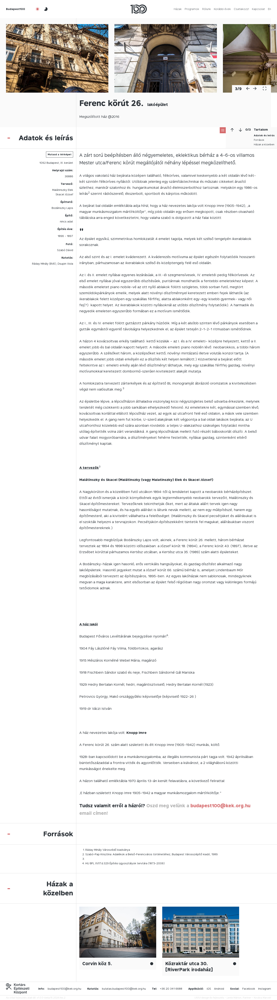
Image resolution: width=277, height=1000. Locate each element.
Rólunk (206, 9)
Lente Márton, (234, 997)
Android (219, 988)
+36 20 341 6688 (171, 988)
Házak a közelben (264, 144)
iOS (209, 988)
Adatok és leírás (264, 135)
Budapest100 (15, 9)
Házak (178, 9)
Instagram (264, 988)
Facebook (248, 988)
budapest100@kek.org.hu (220, 805)
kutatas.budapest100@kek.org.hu (124, 988)
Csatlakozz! (241, 9)
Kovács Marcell (262, 997)
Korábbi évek (222, 9)
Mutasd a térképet (59, 154)
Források (259, 140)
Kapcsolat (258, 9)
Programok (192, 9)
